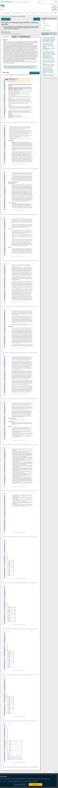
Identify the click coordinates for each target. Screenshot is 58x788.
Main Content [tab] (6, 36)
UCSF (2, 9)
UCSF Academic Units (42, 13)
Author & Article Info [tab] (24, 36)
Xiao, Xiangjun (11, 27)
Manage (54, 9)
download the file (22, 74)
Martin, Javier (31, 27)
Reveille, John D (16, 28)
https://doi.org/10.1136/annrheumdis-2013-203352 (11, 33)
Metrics (43, 28)
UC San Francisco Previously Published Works (17, 16)
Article (43, 21)
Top (56, 771)
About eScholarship (5, 13)
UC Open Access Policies (17, 13)
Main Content (6, 72)
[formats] (9, 19)
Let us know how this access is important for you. (25, 67)
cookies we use (22, 781)
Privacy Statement (5, 781)
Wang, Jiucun (13, 26)
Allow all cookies (35, 784)
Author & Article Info (46, 30)
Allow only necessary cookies (19, 784)
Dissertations (33, 13)
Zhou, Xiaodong (7, 26)
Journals (27, 13)
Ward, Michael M (24, 26)
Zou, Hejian (18, 26)
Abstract (5, 40)
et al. (2, 29)
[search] (56, 2)
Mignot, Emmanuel (24, 27)
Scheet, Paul (10, 28)
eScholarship (3, 16)
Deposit (54, 5)
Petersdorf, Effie (17, 27)
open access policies (11, 67)
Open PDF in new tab (35, 72)
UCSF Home (51, 13)
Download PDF (4, 19)
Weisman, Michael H (32, 26)
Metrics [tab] (14, 36)
